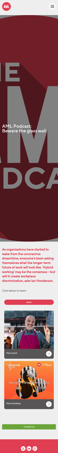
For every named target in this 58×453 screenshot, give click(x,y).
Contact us (29, 426)
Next (29, 302)
